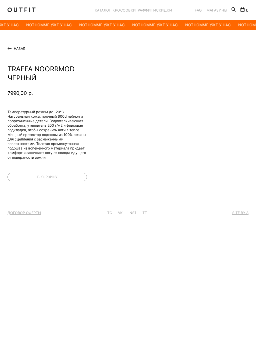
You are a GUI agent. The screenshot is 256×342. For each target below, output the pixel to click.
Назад (20, 49)
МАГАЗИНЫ (216, 10)
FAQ (198, 10)
